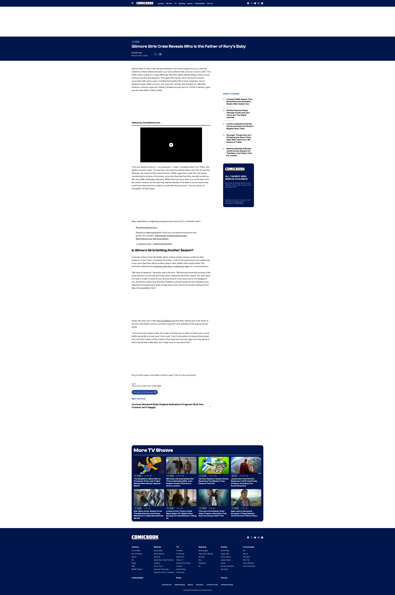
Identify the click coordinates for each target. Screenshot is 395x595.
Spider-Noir (180, 557)
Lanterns (179, 566)
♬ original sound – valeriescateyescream (154, 243)
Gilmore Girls (146, 386)
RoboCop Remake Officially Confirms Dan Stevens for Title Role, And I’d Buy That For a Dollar (239, 152)
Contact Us (166, 585)
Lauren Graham (156, 386)
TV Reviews (180, 554)
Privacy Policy (239, 203)
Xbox (200, 560)
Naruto (223, 563)
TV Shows (136, 42)
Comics (161, 3)
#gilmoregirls (160, 235)
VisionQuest (180, 572)
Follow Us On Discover (144, 392)
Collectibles (200, 3)
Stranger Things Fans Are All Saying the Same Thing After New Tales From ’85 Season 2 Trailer (238, 138)
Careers (199, 585)
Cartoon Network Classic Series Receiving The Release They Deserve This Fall (213, 481)
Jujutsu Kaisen (226, 560)
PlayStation (202, 563)
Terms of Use (238, 201)
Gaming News (203, 550)
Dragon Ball (225, 554)
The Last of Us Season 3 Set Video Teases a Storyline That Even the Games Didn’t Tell (213, 513)
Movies (169, 3)
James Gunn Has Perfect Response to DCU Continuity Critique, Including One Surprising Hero (244, 482)
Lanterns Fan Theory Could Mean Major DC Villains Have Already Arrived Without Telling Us (181, 514)
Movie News (158, 550)
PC (200, 566)
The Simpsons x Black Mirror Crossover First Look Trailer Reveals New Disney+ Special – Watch (148, 482)
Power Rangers (248, 563)
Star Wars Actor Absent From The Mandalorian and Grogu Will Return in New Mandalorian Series (148, 514)
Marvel (134, 557)
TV (175, 3)
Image (134, 563)
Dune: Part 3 (158, 566)
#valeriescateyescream (177, 235)
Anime (190, 3)
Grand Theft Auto (249, 566)
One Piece (224, 569)
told (166, 320)
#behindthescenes (144, 238)
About (190, 585)
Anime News (225, 550)
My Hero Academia (227, 566)
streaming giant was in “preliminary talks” (172, 266)
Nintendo (202, 557)
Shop (178, 578)
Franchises (248, 547)
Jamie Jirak (138, 53)
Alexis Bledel (136, 386)
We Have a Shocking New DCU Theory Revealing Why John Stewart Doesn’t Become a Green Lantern (180, 482)
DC (133, 560)
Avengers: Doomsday (161, 569)
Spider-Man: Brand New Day (164, 560)
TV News (179, 550)
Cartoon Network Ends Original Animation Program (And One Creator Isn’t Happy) (167, 406)
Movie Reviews (159, 554)
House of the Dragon (183, 563)
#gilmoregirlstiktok (161, 238)
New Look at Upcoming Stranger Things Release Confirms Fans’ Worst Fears (244, 513)
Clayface (157, 563)
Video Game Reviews (206, 554)
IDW (133, 566)
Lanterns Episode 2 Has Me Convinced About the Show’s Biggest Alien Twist (239, 126)
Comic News (136, 550)
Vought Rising (181, 569)
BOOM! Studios (137, 569)
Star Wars (246, 557)
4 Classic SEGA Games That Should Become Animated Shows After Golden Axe (239, 101)
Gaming (182, 3)
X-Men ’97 (179, 560)
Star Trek (246, 560)
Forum (210, 3)
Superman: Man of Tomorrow (164, 572)
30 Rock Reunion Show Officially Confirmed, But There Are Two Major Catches (238, 114)
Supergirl (157, 557)
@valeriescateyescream (146, 227)
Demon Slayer (226, 557)
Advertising (180, 585)
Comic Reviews (137, 554)
